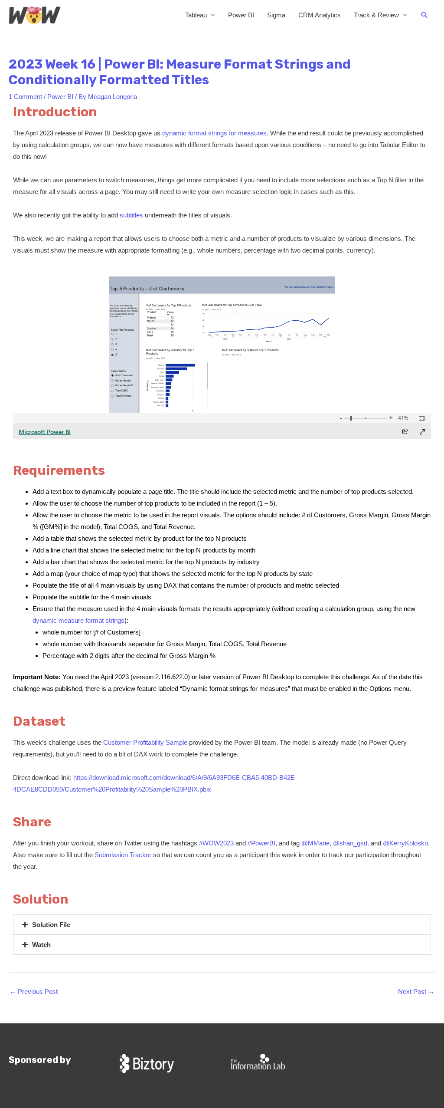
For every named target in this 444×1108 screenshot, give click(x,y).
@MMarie (315, 843)
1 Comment (25, 96)
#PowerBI (261, 843)
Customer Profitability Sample (145, 742)
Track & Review (376, 15)
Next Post (416, 991)
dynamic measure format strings (78, 620)
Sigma (276, 15)
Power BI (241, 15)
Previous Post (34, 991)
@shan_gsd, (351, 843)
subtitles (131, 215)
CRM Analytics (319, 15)
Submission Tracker (123, 854)
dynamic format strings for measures (214, 133)
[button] (424, 15)
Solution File (51, 924)
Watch (41, 944)
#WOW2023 (216, 843)
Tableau (196, 15)
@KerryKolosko (405, 843)
